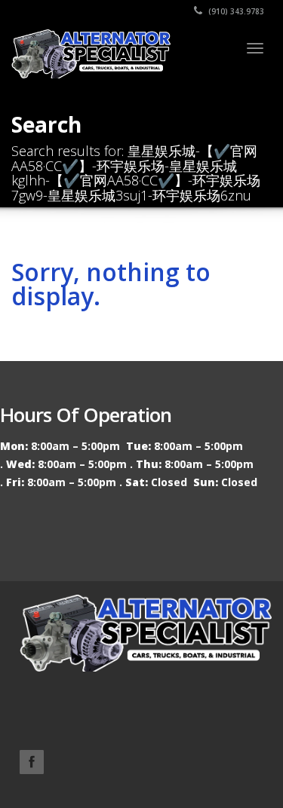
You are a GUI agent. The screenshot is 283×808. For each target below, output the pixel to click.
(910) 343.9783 (235, 11)
